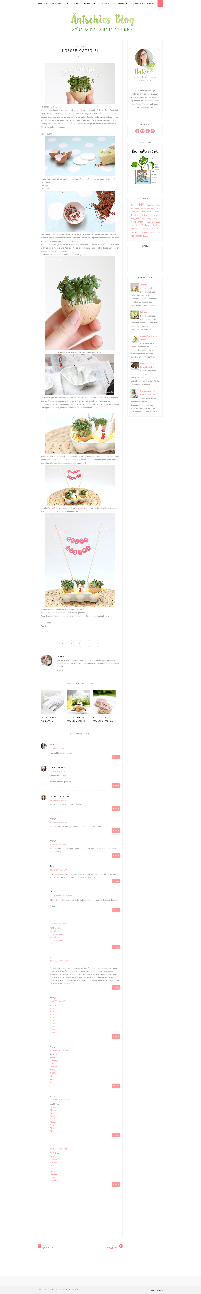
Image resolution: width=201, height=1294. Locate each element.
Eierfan (54, 892)
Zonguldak (54, 1067)
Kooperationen (107, 3)
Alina (53, 745)
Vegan (156, 218)
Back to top (156, 1290)
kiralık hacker (55, 931)
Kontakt (151, 3)
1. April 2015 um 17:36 (58, 844)
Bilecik (52, 1128)
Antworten (116, 757)
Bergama (53, 1180)
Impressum (123, 3)
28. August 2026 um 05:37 (59, 1149)
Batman (53, 1125)
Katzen (76, 3)
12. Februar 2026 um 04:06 (60, 961)
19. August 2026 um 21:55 (59, 1100)
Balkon (133, 205)
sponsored (155, 232)
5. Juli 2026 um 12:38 (57, 1001)
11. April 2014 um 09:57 (58, 771)
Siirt (51, 1113)
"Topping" (51, 508)
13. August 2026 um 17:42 (59, 1050)
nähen (144, 232)
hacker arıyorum (56, 934)
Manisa (53, 1110)
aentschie (62, 656)
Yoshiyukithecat (153, 222)
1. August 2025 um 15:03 (59, 924)
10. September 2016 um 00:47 (61, 896)
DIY (68, 3)
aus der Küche (89, 3)
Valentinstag (146, 219)
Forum (52, 1008)
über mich (42, 3)
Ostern (157, 208)
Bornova (53, 1159)
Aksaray (53, 1073)
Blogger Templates (43, 1289)
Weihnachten (137, 221)
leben (134, 232)
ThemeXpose (61, 1289)
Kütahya (53, 1064)
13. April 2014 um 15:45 (58, 822)
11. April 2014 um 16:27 (58, 800)
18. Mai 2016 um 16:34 (58, 870)
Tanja (53, 866)
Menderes (54, 1174)
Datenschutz (137, 3)
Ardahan (53, 1070)
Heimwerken (135, 209)
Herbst (143, 208)
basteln (80, 46)
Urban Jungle (57, 3)
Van (51, 1076)
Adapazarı (54, 1162)
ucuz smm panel (106, 971)
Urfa (51, 1082)
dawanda (134, 229)
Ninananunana (58, 767)
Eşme (52, 1165)
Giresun (53, 1122)
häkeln (145, 229)
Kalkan (52, 1171)
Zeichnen (134, 225)
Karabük (53, 1107)
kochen (156, 228)
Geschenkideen (153, 205)
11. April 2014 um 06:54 (58, 749)
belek (52, 943)
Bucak (52, 1177)
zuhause (146, 236)
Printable (146, 211)
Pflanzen (135, 211)
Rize (52, 1131)
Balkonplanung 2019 (148, 312)
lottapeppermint (59, 796)
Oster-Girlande (84, 508)
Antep (52, 1058)
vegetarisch (136, 235)
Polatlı (52, 1156)
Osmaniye (54, 1061)
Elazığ (52, 1119)
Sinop (52, 1079)
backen (145, 225)
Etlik (52, 1168)
